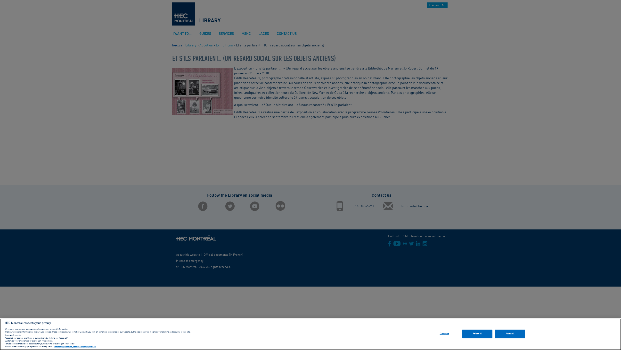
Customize (444, 334)
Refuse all (477, 334)
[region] (310, 334)
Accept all (510, 334)
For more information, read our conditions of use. (75, 347)
